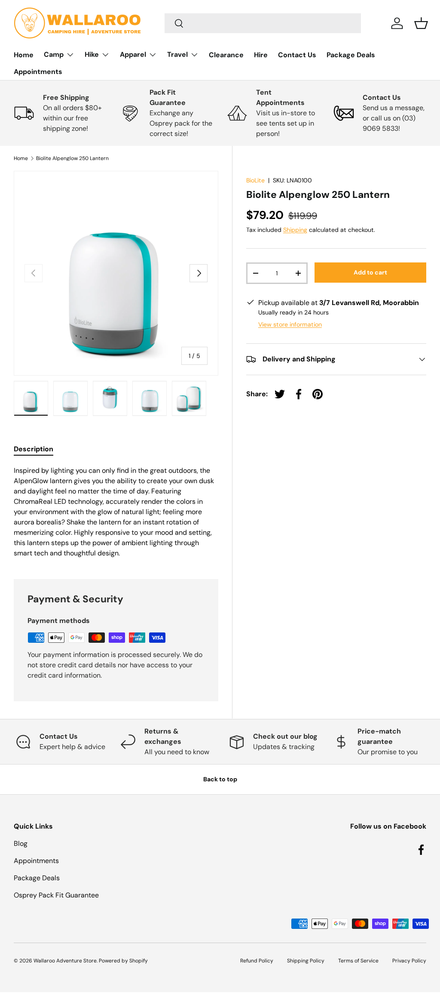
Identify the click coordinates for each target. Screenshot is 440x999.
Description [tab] (33, 448)
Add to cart (370, 272)
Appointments (38, 71)
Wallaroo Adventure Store (65, 960)
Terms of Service (358, 960)
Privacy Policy (409, 960)
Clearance (226, 54)
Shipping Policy (305, 960)
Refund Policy (256, 960)
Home (24, 54)
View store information (290, 324)
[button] (421, 23)
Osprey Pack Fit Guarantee (56, 895)
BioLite (255, 180)
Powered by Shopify (123, 960)
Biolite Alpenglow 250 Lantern (72, 158)
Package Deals (351, 54)
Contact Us (297, 54)
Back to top (220, 779)
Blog (21, 843)
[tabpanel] (116, 512)
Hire (261, 54)
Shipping (295, 230)
